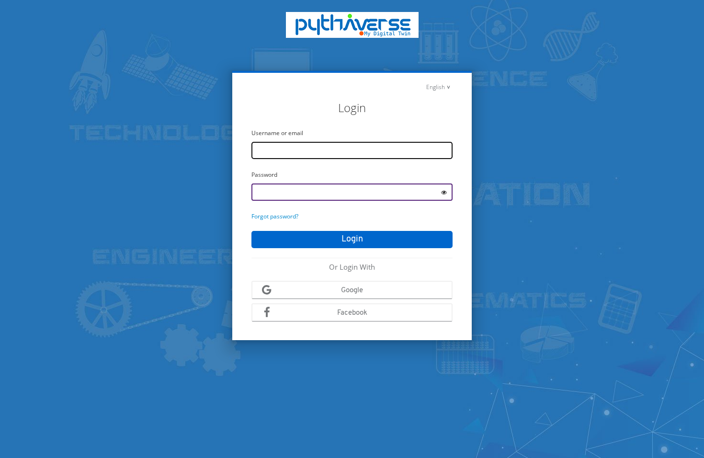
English (435, 87)
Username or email (277, 133)
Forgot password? (274, 216)
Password (264, 175)
